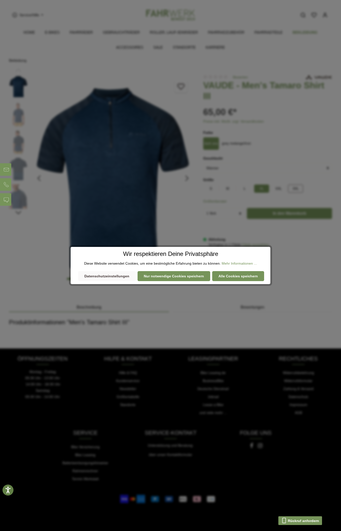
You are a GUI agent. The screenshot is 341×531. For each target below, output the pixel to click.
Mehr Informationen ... (239, 263)
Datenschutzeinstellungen (106, 276)
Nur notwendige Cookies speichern (174, 276)
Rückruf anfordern (303, 521)
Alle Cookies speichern (238, 276)
